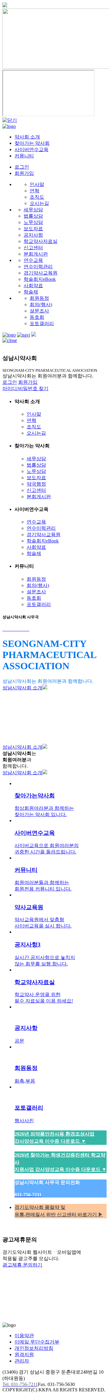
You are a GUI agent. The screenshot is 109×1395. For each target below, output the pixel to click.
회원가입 (24, 173)
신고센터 (33, 247)
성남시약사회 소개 (22, 687)
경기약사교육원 (41, 272)
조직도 (37, 197)
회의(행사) (41, 304)
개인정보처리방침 (34, 1348)
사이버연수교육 (31, 149)
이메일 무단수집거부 (37, 1341)
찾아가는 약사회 (32, 143)
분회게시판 (36, 253)
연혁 (34, 190)
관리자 (22, 1360)
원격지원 (24, 1354)
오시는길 (39, 203)
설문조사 (39, 310)
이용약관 (24, 1335)
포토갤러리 (42, 323)
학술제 (31, 291)
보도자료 (33, 228)
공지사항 (33, 235)
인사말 (37, 184)
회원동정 (39, 298)
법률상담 (33, 216)
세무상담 (33, 209)
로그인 (22, 166)
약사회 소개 (27, 136)
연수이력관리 (38, 266)
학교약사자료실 (41, 241)
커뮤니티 (24, 155)
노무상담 (33, 222)
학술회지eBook (40, 279)
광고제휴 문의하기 (22, 1264)
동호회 (37, 317)
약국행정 (36, 483)
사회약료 (33, 285)
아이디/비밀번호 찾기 (25, 388)
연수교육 (33, 260)
